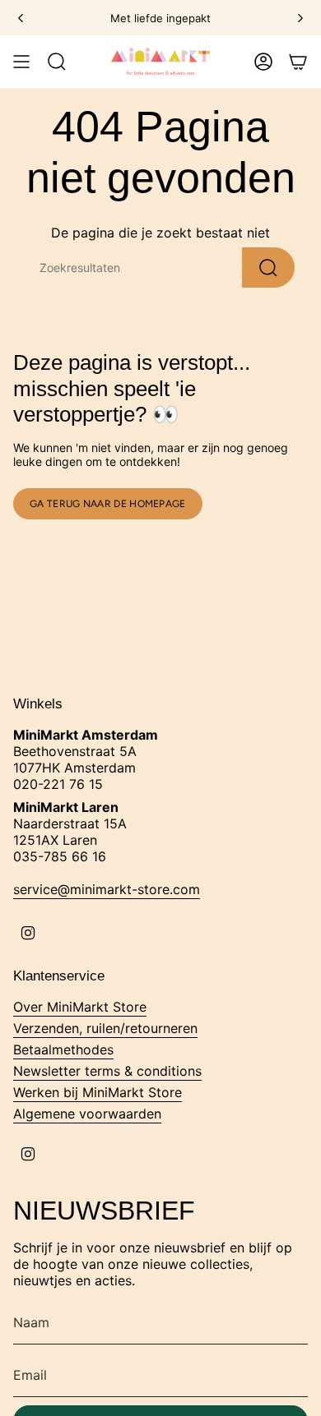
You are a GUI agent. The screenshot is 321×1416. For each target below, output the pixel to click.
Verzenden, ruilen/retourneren (105, 1028)
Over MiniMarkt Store (80, 1007)
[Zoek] (268, 267)
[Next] (300, 18)
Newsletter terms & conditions (107, 1071)
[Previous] (20, 18)
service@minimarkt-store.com (106, 889)
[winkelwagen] (298, 62)
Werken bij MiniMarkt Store (97, 1092)
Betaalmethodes (63, 1049)
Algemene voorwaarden (87, 1113)
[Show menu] (21, 62)
